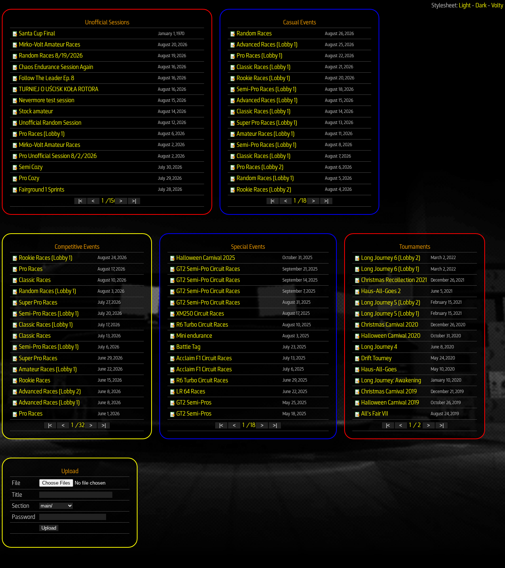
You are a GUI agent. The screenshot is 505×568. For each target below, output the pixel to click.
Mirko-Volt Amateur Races (49, 44)
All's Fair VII (374, 413)
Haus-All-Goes (378, 369)
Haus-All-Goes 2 (380, 291)
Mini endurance (193, 335)
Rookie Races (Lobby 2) (263, 189)
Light (465, 5)
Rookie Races (34, 380)
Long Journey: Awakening (390, 380)
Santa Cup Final (36, 33)
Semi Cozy (30, 167)
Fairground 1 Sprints (41, 189)
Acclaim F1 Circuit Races (203, 358)
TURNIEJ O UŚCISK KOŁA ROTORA (58, 89)
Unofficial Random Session (49, 122)
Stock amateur (35, 111)
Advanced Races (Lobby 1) (266, 44)
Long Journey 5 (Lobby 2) (390, 302)
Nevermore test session (46, 100)
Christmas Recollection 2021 (393, 279)
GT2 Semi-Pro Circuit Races (207, 268)
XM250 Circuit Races (199, 313)
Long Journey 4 (378, 346)
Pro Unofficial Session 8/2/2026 (57, 155)
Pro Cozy (28, 178)
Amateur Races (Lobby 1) (265, 133)
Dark (481, 5)
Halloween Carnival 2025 (205, 257)
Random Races (253, 33)
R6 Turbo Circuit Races (201, 324)
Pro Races (30, 268)
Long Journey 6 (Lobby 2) (390, 257)
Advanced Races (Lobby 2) (49, 391)
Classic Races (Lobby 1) (263, 66)
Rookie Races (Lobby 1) (262, 78)
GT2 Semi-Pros (193, 402)
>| (134, 201)
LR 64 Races (190, 391)
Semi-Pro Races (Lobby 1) (265, 89)
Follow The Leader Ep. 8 (46, 78)
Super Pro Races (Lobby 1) (266, 122)
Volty (497, 5)
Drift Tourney (376, 358)
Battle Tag (187, 346)
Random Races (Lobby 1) (264, 178)
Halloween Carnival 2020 (390, 335)
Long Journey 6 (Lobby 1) (389, 268)
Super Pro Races (37, 302)
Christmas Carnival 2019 (388, 391)
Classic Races (34, 279)
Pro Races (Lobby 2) (259, 167)
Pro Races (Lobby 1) (41, 133)
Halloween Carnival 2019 (389, 402)
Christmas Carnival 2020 (389, 324)
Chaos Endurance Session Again (55, 66)
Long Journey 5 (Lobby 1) (389, 313)
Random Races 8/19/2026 (50, 55)
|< (80, 201)
